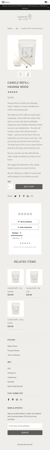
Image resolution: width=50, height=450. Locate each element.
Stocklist (11, 382)
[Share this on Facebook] (19, 196)
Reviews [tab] (15, 233)
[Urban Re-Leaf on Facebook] (9, 399)
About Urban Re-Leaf (15, 386)
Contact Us (12, 373)
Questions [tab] (15, 238)
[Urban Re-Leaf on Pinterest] (13, 399)
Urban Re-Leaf (27, 444)
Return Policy (12, 346)
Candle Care (12, 377)
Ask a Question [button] (26, 227)
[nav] (6, 2)
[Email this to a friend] (31, 196)
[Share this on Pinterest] (23, 196)
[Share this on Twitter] (15, 196)
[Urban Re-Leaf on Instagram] (17, 399)
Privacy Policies (13, 350)
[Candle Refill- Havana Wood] (25, 52)
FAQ (9, 368)
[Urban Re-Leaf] (25, 17)
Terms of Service (14, 355)
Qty (9, 181)
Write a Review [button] (26, 222)
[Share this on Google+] (27, 196)
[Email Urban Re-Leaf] (21, 399)
